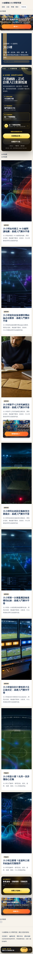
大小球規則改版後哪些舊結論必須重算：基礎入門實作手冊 (16, 318)
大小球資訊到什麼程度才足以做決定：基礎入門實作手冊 (16, 690)
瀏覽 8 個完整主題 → (9, 61)
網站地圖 (27, 936)
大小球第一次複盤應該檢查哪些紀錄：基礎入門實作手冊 (16, 600)
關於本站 (20, 936)
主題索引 (5, 936)
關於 (17, 7)
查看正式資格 (16, 890)
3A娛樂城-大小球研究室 (11, 3)
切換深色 (23, 7)
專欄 (12, 7)
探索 (3, 7)
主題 (7, 7)
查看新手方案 (16, 141)
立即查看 (24, 949)
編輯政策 (12, 936)
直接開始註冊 (16, 136)
